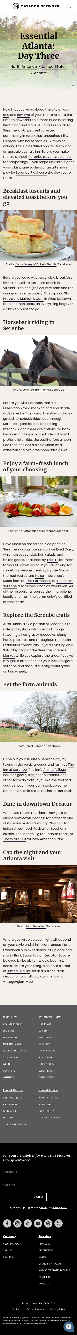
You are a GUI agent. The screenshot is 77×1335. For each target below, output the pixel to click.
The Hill (52, 559)
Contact (16, 1309)
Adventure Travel (13, 1024)
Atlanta (40, 73)
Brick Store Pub (36, 926)
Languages (9, 1111)
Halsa (39, 575)
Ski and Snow (11, 1057)
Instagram (17, 1223)
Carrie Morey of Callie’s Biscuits (35, 264)
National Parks (12, 1044)
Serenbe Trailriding (26, 413)
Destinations (46, 1250)
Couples (43, 1030)
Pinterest (48, 1223)
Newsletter (45, 1243)
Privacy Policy (60, 1207)
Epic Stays (8, 1030)
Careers (7, 1250)
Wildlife (7, 1064)
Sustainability (47, 1104)
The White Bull (14, 839)
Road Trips (9, 1070)
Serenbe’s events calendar (50, 156)
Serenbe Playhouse (31, 172)
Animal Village (54, 769)
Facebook (7, 1223)
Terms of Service (35, 1309)
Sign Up (38, 1197)
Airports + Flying (48, 1097)
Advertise (8, 1257)
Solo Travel (45, 1044)
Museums (8, 1117)
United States (54, 66)
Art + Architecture (13, 1097)
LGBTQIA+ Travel (47, 1064)
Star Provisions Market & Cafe (37, 296)
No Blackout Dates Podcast (54, 1270)
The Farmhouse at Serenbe (35, 531)
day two (23, 114)
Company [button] (9, 1236)
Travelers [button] (45, 1236)
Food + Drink (10, 1104)
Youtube (38, 1223)
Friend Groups (47, 1050)
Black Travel (46, 1057)
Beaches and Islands (15, 1050)
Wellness (8, 1077)
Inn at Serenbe (35, 746)
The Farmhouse (38, 580)
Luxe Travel (45, 1024)
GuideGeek (44, 1283)
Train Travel (10, 1037)
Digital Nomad (47, 1077)
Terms (43, 1207)
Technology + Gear (49, 1117)
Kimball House (18, 971)
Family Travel (46, 1037)
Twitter (58, 1223)
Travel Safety (46, 1111)
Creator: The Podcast (50, 1263)
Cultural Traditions (14, 1124)
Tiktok (28, 1223)
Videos (42, 1257)
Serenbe (10, 130)
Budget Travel (46, 1070)
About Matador (11, 1243)
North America (23, 66)
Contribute (45, 1277)
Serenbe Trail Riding (35, 390)
